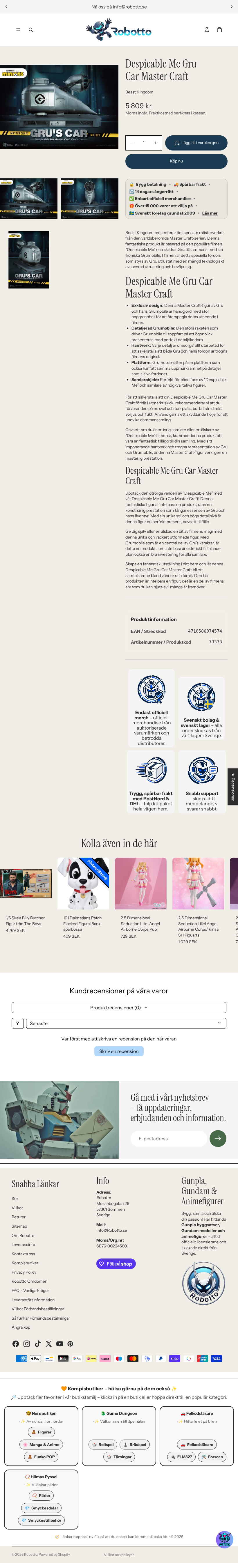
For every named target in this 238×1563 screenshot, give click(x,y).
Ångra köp (21, 1327)
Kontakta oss (23, 1253)
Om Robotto (23, 1235)
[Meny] (18, 29)
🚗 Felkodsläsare (197, 1413)
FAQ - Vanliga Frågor (30, 1290)
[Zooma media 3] (89, 198)
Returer (19, 1216)
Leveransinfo (23, 1244)
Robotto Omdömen (29, 1281)
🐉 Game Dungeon (119, 1413)
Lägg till (47, 900)
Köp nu (176, 161)
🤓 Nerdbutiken (41, 1413)
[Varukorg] (219, 29)
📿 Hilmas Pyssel (41, 1476)
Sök (15, 1198)
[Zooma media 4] (28, 259)
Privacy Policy (24, 1272)
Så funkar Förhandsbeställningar (41, 1318)
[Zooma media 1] (59, 106)
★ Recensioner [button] (233, 787)
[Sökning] (30, 29)
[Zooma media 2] (28, 198)
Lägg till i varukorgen (200, 142)
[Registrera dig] (218, 1138)
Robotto (30, 1554)
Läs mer (210, 213)
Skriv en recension (119, 1051)
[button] (224, 1539)
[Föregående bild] (6, 6)
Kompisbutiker (25, 1262)
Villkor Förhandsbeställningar (38, 1308)
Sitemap (19, 1226)
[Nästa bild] (231, 6)
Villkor (17, 1207)
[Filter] (18, 1023)
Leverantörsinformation (33, 1299)
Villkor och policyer (119, 1555)
